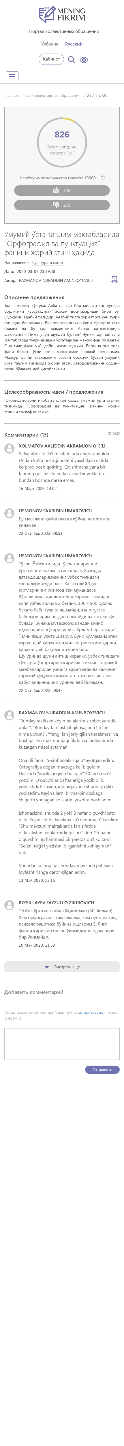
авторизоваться (92, 1012)
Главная (11, 95)
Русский (74, 44)
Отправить (102, 1069)
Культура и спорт (47, 262)
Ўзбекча (49, 44)
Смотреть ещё (66, 966)
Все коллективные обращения (52, 95)
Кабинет (51, 59)
